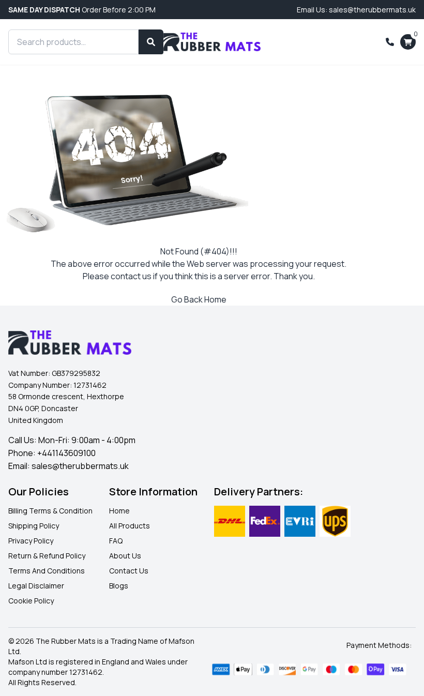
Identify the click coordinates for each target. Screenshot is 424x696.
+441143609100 (66, 453)
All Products (129, 526)
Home (119, 511)
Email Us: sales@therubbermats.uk (356, 9)
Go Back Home (198, 299)
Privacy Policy (30, 541)
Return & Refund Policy (46, 556)
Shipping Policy (33, 526)
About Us (125, 556)
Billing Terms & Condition (50, 511)
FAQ (116, 541)
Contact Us (128, 571)
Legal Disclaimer (36, 586)
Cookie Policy (31, 601)
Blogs (118, 586)
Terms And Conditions (46, 571)
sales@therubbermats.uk (80, 466)
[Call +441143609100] (390, 42)
